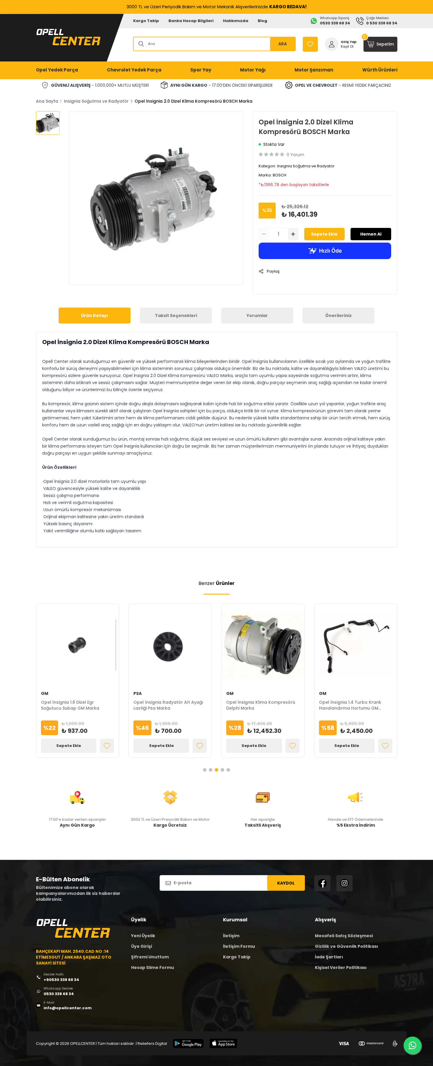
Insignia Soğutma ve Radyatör (96, 101)
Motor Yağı (253, 70)
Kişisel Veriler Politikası (341, 967)
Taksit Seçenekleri (176, 315)
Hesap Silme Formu (152, 967)
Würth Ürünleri (379, 70)
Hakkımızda (235, 21)
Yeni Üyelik (143, 936)
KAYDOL (286, 883)
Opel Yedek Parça (57, 70)
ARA (282, 44)
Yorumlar (257, 315)
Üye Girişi (141, 946)
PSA (137, 693)
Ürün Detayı (94, 315)
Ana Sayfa (47, 101)
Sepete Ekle (324, 234)
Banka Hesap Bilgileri (191, 21)
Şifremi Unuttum (150, 957)
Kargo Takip (146, 21)
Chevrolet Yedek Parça (134, 70)
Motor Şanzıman (314, 70)
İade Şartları (329, 957)
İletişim (231, 936)
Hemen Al (370, 234)
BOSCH (279, 175)
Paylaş (273, 271)
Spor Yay (200, 70)
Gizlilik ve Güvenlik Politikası (346, 946)
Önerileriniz (338, 315)
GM (44, 693)
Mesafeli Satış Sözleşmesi (344, 936)
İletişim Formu (239, 946)
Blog (262, 21)
